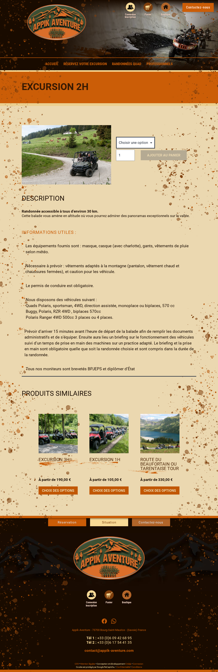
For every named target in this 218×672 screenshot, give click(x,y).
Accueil (51, 64)
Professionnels (159, 64)
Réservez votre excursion (85, 64)
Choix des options (58, 491)
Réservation (67, 522)
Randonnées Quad (126, 64)
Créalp (128, 664)
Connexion (138, 664)
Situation (109, 522)
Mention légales (87, 664)
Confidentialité (123, 667)
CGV (77, 664)
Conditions (137, 667)
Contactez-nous (151, 522)
